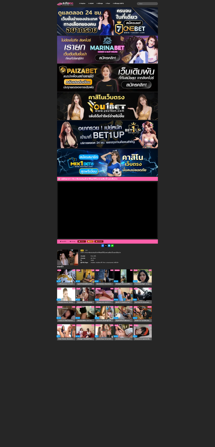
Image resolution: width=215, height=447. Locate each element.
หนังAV (92, 3)
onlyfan (93, 262)
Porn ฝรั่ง (93, 256)
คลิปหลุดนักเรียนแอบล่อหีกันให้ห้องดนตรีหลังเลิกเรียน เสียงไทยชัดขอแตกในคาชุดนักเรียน (123, 284)
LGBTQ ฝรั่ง (60, 325)
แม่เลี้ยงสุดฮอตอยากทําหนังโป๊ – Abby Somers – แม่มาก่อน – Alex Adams (66, 284)
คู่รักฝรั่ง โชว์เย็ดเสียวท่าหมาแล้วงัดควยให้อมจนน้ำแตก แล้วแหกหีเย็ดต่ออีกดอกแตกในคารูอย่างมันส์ (123, 302)
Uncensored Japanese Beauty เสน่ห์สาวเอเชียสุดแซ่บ (143, 339)
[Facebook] (102, 245)
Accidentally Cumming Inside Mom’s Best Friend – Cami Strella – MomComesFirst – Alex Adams (123, 339)
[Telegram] (109, 245)
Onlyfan (82, 3)
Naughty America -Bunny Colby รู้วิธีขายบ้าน (66, 302)
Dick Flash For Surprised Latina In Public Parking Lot (143, 302)
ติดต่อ (90, 241)
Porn (108, 3)
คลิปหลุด (100, 3)
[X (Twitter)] (106, 245)
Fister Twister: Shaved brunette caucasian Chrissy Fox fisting (66, 339)
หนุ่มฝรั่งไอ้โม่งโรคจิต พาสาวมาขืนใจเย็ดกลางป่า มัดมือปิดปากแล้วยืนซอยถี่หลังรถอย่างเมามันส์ (123, 320)
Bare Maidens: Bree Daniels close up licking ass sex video (104, 284)
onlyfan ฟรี (99, 262)
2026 (92, 260)
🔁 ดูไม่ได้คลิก (99, 241)
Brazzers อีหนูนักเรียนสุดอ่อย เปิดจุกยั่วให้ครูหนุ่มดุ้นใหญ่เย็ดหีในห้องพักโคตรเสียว (85, 302)
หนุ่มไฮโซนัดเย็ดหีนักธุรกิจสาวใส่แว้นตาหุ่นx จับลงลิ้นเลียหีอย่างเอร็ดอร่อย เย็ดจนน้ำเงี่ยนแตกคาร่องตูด (85, 284)
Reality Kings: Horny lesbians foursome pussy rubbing (104, 339)
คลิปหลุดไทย (117, 270)
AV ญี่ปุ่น (97, 270)
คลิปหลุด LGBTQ (119, 3)
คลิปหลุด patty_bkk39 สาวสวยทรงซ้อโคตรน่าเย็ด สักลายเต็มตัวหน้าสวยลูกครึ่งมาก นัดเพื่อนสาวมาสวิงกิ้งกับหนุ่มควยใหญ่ (104, 302)
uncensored (109, 262)
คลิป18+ (116, 262)
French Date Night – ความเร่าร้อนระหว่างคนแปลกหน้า (143, 284)
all (91, 258)
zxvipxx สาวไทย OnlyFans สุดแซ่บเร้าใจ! (66, 320)
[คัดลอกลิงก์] (112, 245)
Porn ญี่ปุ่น (136, 325)
